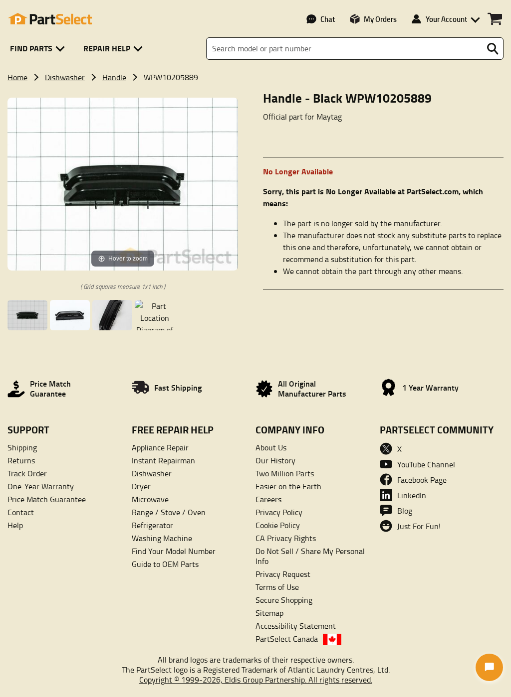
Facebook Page (422, 479)
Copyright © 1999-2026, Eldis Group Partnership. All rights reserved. (255, 679)
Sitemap (269, 612)
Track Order (27, 473)
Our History (275, 460)
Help (15, 525)
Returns (21, 460)
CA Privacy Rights (286, 538)
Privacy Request (283, 573)
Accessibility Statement (296, 625)
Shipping (22, 447)
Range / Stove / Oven (169, 512)
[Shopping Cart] (495, 18)
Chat (327, 18)
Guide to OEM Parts (165, 563)
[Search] (492, 48)
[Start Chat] (489, 667)
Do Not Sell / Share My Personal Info (310, 556)
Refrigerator (152, 525)
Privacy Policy (279, 512)
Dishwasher (65, 77)
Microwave (150, 499)
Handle (114, 77)
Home (17, 77)
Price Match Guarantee (46, 499)
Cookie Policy (278, 525)
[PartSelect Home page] (49, 18)
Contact (20, 512)
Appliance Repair (160, 447)
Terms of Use (277, 586)
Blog (404, 510)
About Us (271, 447)
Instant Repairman (163, 460)
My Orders (380, 18)
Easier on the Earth (288, 486)
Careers (268, 499)
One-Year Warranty (40, 486)
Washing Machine (162, 538)
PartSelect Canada (287, 639)
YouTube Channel (426, 464)
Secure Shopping (284, 599)
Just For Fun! (419, 526)
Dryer (141, 486)
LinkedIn (411, 495)
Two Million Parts (285, 473)
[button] (39, 48)
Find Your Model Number (174, 551)
